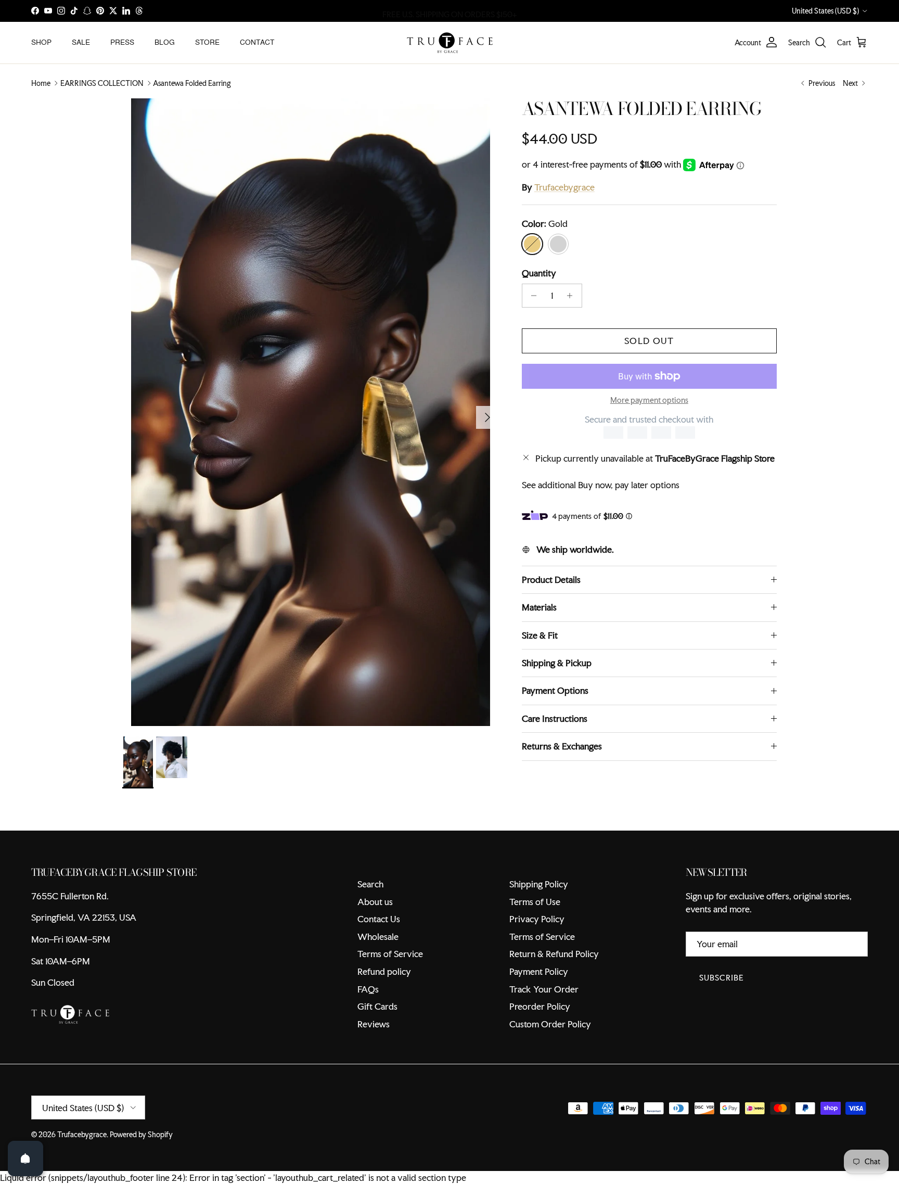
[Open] (25, 1158)
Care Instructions (554, 718)
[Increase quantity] (572, 295)
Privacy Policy (536, 918)
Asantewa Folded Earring (192, 83)
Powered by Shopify (141, 1134)
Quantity (539, 273)
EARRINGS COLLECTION (102, 83)
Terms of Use (534, 901)
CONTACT (257, 42)
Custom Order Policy (550, 1024)
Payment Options (555, 690)
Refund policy (384, 971)
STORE (207, 42)
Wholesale (378, 936)
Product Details (551, 579)
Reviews (373, 1024)
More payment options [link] (649, 400)
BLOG (165, 42)
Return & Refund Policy (554, 953)
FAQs (368, 989)
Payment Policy (538, 971)
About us (375, 901)
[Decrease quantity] (531, 295)
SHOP (41, 42)
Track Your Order (544, 989)
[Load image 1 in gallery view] (310, 412)
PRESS (122, 42)
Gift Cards (377, 1006)
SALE (81, 42)
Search (370, 884)
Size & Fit (540, 635)
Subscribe (721, 978)
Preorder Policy (539, 1006)
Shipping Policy (538, 884)
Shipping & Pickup (557, 662)
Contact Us (378, 918)
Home (40, 83)
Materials (539, 607)
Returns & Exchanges (562, 746)
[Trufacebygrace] (450, 42)
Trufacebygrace (564, 187)
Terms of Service (390, 953)
